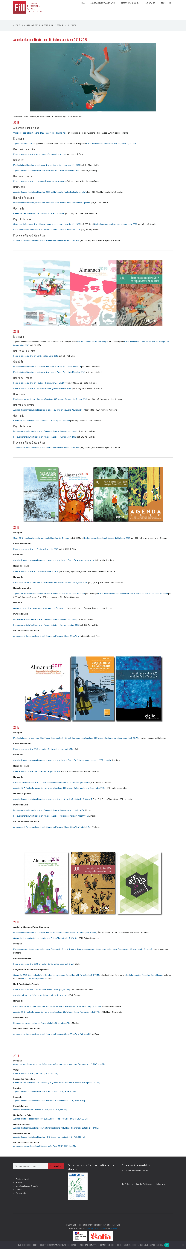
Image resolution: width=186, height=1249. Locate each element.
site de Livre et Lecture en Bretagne (92, 341)
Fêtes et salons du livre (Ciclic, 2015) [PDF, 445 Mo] (35, 1073)
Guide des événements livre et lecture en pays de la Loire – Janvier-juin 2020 (46, 224)
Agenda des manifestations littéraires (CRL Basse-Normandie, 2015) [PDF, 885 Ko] (49, 1137)
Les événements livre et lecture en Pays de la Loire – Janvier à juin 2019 (44, 431)
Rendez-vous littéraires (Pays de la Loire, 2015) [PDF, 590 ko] (40, 1109)
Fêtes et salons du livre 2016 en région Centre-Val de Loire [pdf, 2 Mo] (43, 963)
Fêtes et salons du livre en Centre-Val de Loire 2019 (35, 355)
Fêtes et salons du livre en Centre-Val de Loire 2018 (35, 549)
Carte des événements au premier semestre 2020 (115, 224)
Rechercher (56, 1166)
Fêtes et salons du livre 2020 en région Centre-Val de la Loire (39, 154)
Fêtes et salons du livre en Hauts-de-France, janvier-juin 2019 (40, 382)
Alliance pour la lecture (154, 1184)
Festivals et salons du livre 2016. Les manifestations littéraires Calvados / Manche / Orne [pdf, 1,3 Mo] (57, 1006)
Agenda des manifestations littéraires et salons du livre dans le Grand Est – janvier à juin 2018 (53, 560)
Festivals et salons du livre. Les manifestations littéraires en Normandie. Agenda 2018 (50, 582)
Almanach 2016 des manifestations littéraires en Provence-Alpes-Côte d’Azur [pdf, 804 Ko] (52, 1034)
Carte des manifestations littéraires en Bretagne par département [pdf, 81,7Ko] (106, 738)
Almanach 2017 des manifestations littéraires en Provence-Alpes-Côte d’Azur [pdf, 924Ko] (52, 827)
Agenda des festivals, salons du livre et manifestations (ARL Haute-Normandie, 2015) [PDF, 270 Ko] (56, 1127)
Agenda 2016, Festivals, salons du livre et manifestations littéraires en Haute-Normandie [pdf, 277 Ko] (57, 1011)
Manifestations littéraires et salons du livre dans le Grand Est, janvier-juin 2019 (47, 366)
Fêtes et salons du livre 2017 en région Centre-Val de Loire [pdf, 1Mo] (43, 749)
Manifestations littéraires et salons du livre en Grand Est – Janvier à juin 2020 (46, 165)
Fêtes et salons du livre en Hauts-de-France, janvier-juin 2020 (40, 181)
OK (167, 1245)
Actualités (150, 2)
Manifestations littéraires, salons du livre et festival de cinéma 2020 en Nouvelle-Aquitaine (51, 202)
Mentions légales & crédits (27, 1186)
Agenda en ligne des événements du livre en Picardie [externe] (40, 995)
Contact (19, 1189)
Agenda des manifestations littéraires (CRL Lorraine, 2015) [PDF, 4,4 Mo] (44, 1091)
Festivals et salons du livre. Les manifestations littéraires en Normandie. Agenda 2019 (50, 399)
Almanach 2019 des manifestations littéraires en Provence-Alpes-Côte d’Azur (46, 447)
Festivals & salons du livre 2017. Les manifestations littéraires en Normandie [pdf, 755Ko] (51, 782)
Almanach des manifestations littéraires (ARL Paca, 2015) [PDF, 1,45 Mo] (44, 1146)
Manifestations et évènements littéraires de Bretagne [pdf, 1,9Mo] (41, 949)
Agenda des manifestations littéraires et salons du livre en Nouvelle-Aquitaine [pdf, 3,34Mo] (52, 799)
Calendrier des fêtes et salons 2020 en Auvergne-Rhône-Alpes (40, 132)
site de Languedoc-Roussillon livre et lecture (144, 975)
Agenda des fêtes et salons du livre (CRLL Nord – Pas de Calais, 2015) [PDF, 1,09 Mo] (50, 1118)
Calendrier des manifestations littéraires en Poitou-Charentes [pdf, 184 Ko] (45, 938)
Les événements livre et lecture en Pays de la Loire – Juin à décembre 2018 (46, 624)
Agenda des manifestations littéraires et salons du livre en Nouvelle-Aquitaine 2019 (49, 409)
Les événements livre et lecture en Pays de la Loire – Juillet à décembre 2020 (46, 229)
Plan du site (21, 1193)
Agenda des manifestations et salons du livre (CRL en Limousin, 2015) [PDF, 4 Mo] (49, 1100)
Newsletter (166, 2)
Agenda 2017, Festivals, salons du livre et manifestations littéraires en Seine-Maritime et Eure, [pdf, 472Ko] (59, 788)
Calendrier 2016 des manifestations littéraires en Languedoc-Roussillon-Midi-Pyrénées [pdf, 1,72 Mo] (56, 975)
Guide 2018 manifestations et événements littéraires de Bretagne (41, 538)
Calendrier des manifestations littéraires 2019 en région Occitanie (41, 420)
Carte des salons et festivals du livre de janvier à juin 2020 (111, 143)
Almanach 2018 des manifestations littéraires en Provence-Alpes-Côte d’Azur (46, 636)
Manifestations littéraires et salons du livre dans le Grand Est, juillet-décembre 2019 (49, 372)
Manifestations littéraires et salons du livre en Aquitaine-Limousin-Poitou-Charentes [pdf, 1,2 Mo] (54, 932)
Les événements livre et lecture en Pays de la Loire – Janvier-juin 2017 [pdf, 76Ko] (48, 810)
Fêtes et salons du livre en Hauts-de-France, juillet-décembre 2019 (42, 388)
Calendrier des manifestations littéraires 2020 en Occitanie (38, 213)
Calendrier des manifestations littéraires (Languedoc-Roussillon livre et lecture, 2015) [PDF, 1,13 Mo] (56, 1082)
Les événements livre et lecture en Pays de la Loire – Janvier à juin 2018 (44, 619)
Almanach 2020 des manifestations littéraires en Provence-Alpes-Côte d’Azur (46, 240)
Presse (19, 1182)
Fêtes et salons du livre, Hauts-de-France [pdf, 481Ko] (36, 771)
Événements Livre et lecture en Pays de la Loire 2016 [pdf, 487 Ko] (42, 1023)
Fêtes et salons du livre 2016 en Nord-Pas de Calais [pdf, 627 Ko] (41, 989)
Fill (83, 2)
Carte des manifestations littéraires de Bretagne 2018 (107, 538)
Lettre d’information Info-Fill (136, 1170)
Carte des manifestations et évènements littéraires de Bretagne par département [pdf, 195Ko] (111, 949)
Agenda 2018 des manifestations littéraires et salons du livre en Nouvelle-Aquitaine (49, 593)
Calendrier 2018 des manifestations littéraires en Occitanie (38, 608)
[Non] (182, 1245)
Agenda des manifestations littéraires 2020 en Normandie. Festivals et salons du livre (50, 192)
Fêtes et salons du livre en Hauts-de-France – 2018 (35, 571)
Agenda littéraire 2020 (22, 143)
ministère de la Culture (95, 1228)
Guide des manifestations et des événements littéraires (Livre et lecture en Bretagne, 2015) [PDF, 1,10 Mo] (59, 1064)
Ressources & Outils (130, 2)
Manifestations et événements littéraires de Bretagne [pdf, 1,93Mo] (42, 738)
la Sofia (113, 1228)
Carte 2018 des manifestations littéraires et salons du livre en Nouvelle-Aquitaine (133, 593)
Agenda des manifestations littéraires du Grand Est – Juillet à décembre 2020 (46, 170)
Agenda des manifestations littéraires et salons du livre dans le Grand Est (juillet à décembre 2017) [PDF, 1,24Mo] (62, 760)
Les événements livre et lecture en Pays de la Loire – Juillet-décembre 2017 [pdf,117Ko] (51, 815)
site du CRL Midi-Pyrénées (32, 978)
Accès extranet (22, 1179)
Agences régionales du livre (103, 2)
